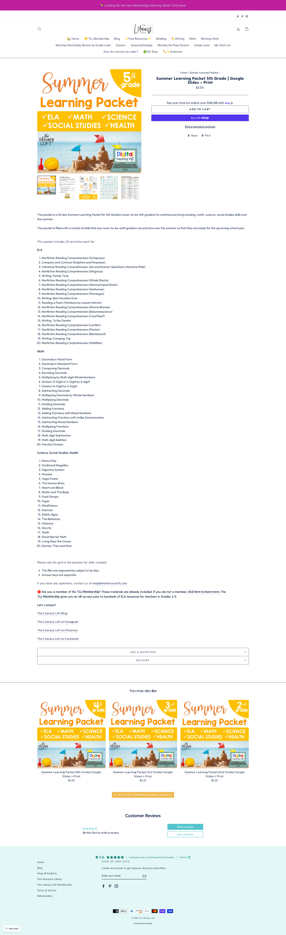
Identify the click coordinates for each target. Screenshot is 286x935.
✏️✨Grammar (172, 51)
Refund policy (44, 895)
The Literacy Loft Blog (52, 613)
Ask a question (143, 652)
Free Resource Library (49, 878)
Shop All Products (47, 873)
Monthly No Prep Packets (173, 45)
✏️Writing (177, 38)
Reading (161, 38)
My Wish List (222, 45)
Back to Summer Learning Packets (145, 794)
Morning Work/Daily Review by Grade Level (83, 45)
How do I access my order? (121, 51)
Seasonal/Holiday (142, 45)
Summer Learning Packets (203, 72)
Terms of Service (46, 890)
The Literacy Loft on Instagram (57, 621)
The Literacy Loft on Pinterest (57, 630)
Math (192, 38)
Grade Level (201, 45)
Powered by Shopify (143, 923)
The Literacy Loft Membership (54, 884)
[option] (89, 121)
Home (183, 72)
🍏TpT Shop (150, 51)
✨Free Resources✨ (138, 38)
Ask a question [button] (185, 834)
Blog (117, 38)
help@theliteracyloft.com (110, 583)
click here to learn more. (204, 591)
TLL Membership (88, 591)
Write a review (185, 826)
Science (121, 45)
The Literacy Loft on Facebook (58, 638)
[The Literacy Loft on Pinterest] (110, 886)
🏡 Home (73, 38)
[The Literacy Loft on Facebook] (103, 886)
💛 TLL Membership (96, 38)
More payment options (200, 126)
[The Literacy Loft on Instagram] (116, 886)
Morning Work (210, 38)
